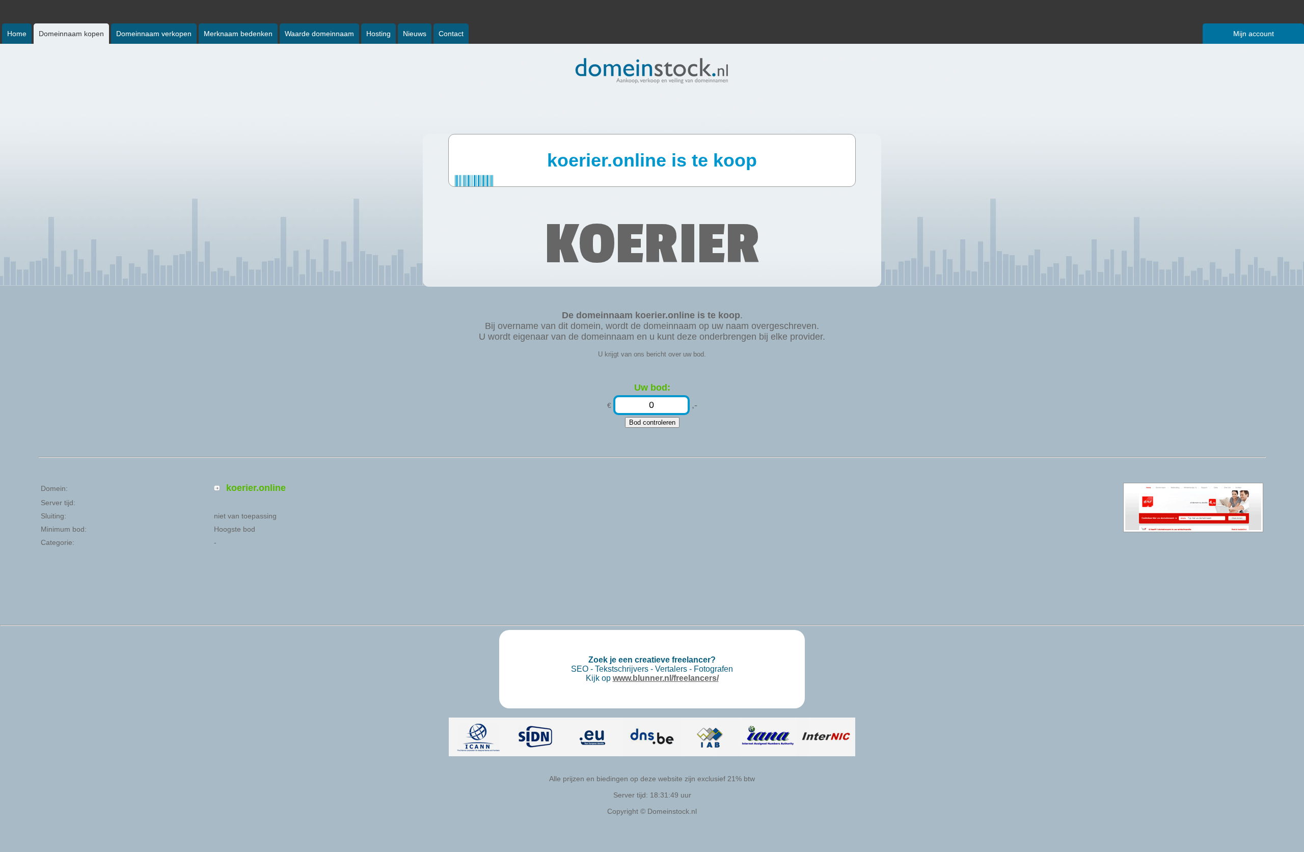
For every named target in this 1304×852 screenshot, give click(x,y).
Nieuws (414, 34)
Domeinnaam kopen (71, 34)
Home (16, 34)
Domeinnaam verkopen (154, 34)
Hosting (378, 34)
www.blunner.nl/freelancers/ (666, 678)
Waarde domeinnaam (319, 34)
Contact (451, 34)
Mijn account (1253, 34)
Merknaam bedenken (238, 34)
